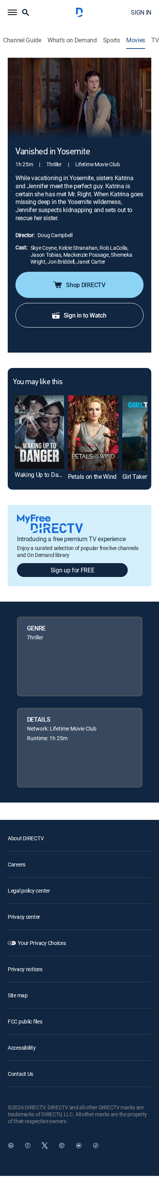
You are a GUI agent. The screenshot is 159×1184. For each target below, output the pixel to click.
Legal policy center (29, 890)
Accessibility (22, 1047)
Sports (111, 40)
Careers (16, 864)
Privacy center (24, 916)
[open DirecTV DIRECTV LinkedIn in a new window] (11, 1145)
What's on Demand (72, 40)
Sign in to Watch (85, 315)
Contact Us (20, 1073)
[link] (39, 432)
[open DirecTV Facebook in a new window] (28, 1145)
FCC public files (25, 1021)
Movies (135, 40)
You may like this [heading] (37, 382)
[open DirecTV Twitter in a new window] (45, 1145)
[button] (12, 12)
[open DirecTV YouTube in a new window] (79, 1145)
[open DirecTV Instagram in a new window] (62, 1145)
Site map (18, 995)
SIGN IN (141, 12)
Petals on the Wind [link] (92, 476)
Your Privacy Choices (42, 943)
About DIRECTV (26, 838)
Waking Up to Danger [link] (42, 474)
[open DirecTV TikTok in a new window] (96, 1145)
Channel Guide (22, 40)
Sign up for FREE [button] (73, 570)
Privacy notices (25, 969)
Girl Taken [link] (135, 476)
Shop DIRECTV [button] (85, 285)
